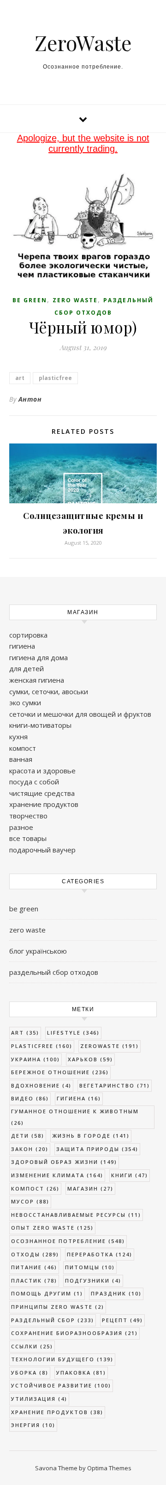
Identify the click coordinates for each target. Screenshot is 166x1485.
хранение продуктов (43, 804)
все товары (28, 838)
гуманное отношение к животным (75, 1117)
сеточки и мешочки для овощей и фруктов (80, 714)
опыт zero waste (52, 1227)
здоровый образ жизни (64, 1161)
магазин (90, 1188)
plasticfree (55, 378)
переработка (99, 1254)
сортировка (28, 634)
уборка (29, 1372)
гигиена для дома (38, 657)
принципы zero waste (57, 1306)
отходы (35, 1254)
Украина (35, 1059)
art (19, 378)
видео (30, 1098)
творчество (28, 815)
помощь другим (47, 1293)
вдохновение (41, 1085)
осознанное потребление (68, 1241)
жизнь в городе (91, 1135)
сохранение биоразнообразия (74, 1333)
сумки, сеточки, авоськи (48, 691)
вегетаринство (114, 1085)
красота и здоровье (42, 770)
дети (27, 1135)
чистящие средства (42, 793)
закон (29, 1148)
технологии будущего (62, 1359)
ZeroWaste (83, 42)
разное (21, 827)
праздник (116, 1293)
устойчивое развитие (61, 1385)
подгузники (93, 1280)
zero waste (75, 300)
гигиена (22, 645)
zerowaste (109, 1045)
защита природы (97, 1148)
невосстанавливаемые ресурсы (76, 1214)
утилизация (39, 1398)
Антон (30, 399)
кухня (18, 736)
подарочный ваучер (42, 849)
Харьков (90, 1059)
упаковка (81, 1372)
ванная (20, 759)
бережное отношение (60, 1072)
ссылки (32, 1346)
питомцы (90, 1267)
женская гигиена (36, 680)
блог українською (38, 950)
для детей (26, 668)
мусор (30, 1201)
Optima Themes (109, 1468)
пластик (34, 1280)
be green (29, 300)
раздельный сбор (52, 1320)
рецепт (122, 1320)
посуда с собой (34, 781)
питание (34, 1267)
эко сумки (25, 702)
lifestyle (73, 1032)
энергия (33, 1425)
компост (22, 748)
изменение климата (57, 1175)
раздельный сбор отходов (53, 972)
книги (129, 1175)
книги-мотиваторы (40, 725)
